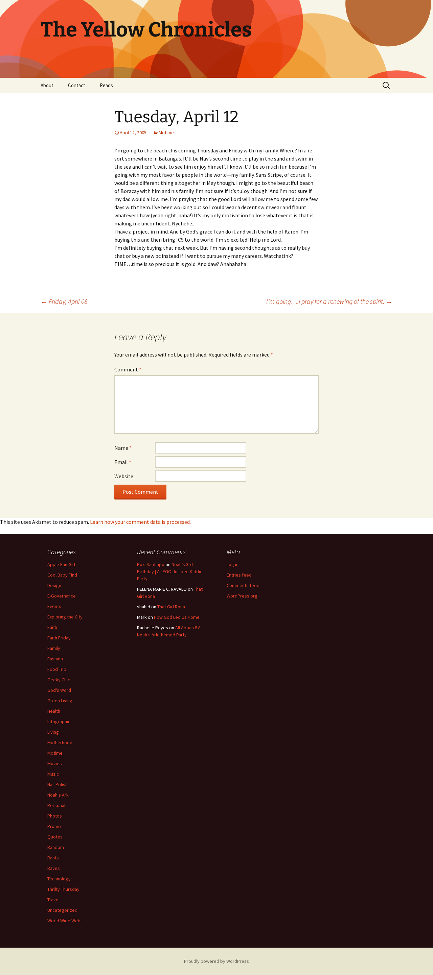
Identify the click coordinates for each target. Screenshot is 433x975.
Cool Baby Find (62, 575)
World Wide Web (64, 921)
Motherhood (59, 742)
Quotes (55, 837)
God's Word (59, 690)
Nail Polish (57, 784)
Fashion (55, 659)
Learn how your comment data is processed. (140, 521)
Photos (54, 816)
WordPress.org (242, 596)
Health (53, 711)
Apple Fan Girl (61, 564)
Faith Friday (59, 638)
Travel (53, 900)
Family (53, 648)
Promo (54, 826)
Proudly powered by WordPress (216, 961)
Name (123, 447)
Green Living (59, 701)
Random (55, 847)
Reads (106, 85)
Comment (127, 369)
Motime (166, 132)
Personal (56, 805)
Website (123, 476)
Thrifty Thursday (63, 889)
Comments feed (243, 585)
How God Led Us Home (177, 617)
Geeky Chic (58, 680)
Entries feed (239, 575)
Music (53, 774)
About (47, 85)
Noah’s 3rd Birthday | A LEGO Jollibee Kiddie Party (170, 571)
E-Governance (61, 596)
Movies (54, 763)
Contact (76, 85)
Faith (52, 627)
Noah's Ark (58, 795)
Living (53, 732)
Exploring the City (65, 617)
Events (54, 606)
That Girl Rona (171, 607)
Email (122, 462)
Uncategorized (62, 910)
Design (54, 585)
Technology (59, 879)
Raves (53, 868)
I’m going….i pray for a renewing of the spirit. (329, 301)
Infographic (58, 721)
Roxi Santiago (150, 564)
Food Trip (56, 669)
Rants (53, 858)
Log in (232, 564)
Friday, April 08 (64, 301)
